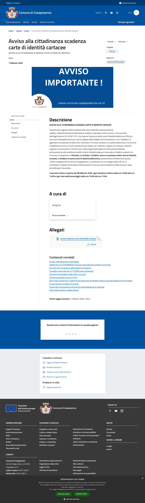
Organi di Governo (13, 429)
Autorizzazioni (78, 445)
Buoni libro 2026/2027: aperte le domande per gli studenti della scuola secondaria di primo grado (90, 280)
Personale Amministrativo (16, 445)
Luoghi (109, 446)
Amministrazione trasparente (84, 460)
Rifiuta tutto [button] (81, 494)
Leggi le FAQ (44, 467)
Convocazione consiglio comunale (64, 283)
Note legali (77, 470)
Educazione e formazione (83, 429)
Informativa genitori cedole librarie (64, 290)
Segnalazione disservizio (49, 463)
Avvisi (26, 30)
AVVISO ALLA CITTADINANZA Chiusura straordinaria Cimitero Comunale (79, 264)
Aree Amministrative (14, 432)
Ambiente (77, 438)
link (94, 489)
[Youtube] (110, 12)
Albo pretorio (78, 463)
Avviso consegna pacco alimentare (64, 261)
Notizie (109, 429)
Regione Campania (13, 3)
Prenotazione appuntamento (50, 460)
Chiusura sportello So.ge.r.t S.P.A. (63, 277)
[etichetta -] (75, 333)
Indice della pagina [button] (17, 116)
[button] (72, 499)
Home (11, 30)
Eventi (108, 449)
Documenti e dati (12, 448)
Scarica (93, 244)
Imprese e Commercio (48, 438)
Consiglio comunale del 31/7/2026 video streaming (71, 271)
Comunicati (110, 432)
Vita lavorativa (45, 435)
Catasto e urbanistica (47, 442)
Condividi (110, 41)
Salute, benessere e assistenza (85, 441)
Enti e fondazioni (12, 438)
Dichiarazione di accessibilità (84, 473)
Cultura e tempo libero (48, 432)
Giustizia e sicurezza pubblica (84, 432)
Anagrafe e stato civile (48, 429)
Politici (8, 442)
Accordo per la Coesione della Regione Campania (70, 267)
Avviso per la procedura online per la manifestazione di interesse (76, 287)
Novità (19, 30)
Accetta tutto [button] (63, 494)
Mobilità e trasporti (47, 445)
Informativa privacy (80, 467)
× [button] (142, 478)
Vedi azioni (122, 41)
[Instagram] (116, 12)
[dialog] (72, 489)
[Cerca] (136, 12)
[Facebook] (105, 12)
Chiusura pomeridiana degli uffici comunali (67, 274)
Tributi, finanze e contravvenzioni (86, 435)
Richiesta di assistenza (48, 470)
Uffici (8, 435)
